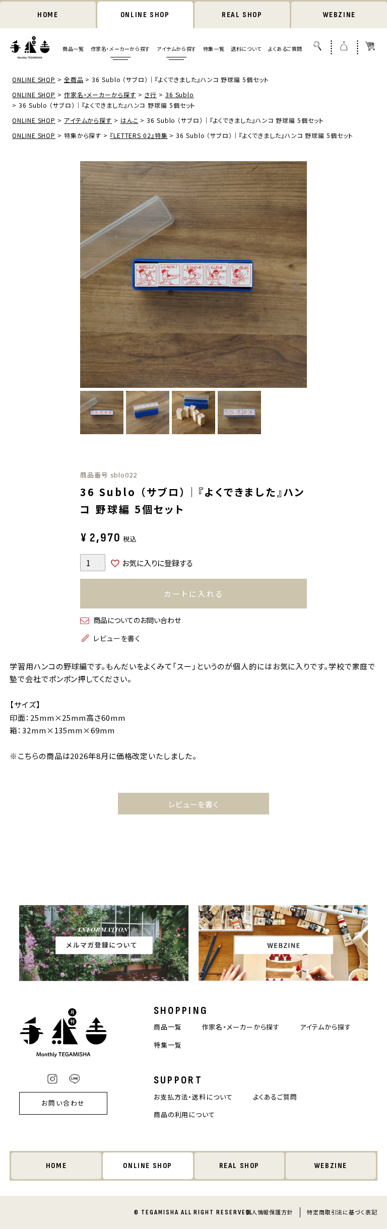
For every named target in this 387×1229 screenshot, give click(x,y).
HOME (47, 15)
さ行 (150, 94)
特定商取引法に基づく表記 (342, 1212)
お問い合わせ (63, 1103)
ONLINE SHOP (145, 15)
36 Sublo (179, 94)
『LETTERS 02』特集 (139, 135)
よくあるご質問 (285, 48)
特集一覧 (213, 48)
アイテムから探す (177, 48)
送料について (246, 48)
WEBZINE (339, 15)
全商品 (74, 79)
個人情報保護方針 (269, 1212)
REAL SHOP (242, 15)
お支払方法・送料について (193, 1097)
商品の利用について (184, 1114)
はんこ (129, 120)
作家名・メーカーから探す (120, 48)
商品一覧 (73, 48)
